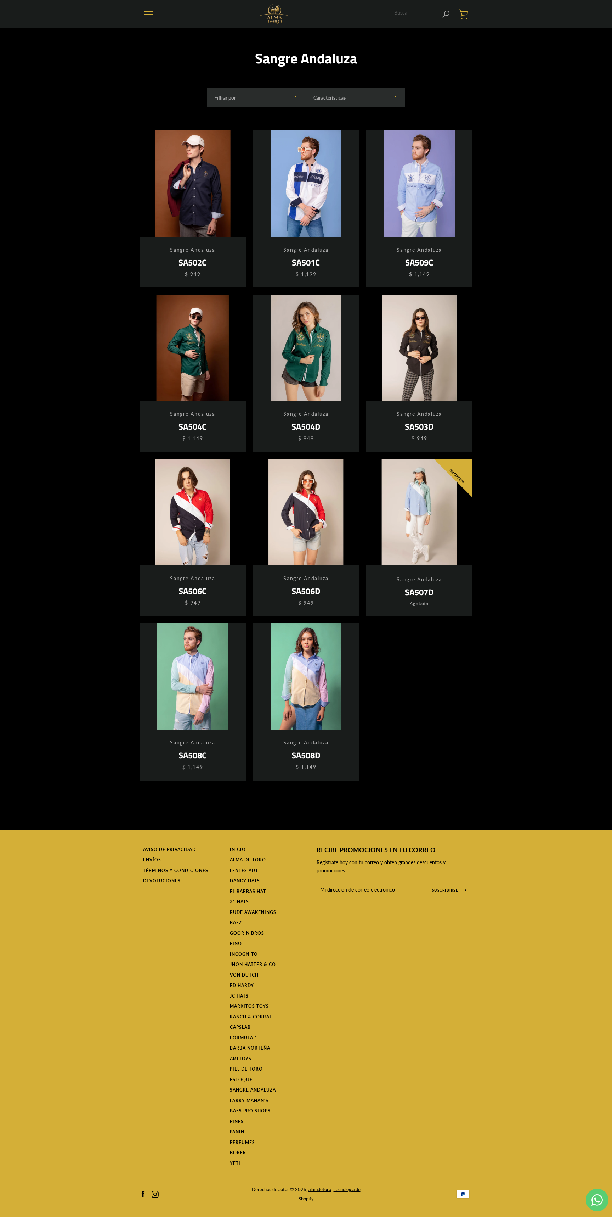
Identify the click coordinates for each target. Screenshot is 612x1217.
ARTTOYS (240, 1058)
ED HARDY (242, 985)
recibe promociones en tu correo (376, 850)
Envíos (152, 859)
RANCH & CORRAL (251, 1017)
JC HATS (239, 996)
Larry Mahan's (249, 1100)
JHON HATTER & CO (253, 964)
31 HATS (239, 901)
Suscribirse (445, 890)
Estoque (241, 1079)
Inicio (238, 849)
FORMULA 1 (243, 1037)
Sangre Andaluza (253, 1090)
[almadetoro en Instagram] (155, 1193)
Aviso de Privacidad (169, 849)
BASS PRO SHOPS (250, 1110)
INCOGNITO (244, 954)
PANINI (238, 1131)
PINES (237, 1121)
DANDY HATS (245, 880)
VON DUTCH (244, 975)
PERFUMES (242, 1142)
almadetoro (319, 1189)
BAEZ (236, 922)
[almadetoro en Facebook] (143, 1193)
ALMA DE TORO (248, 859)
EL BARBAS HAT (248, 891)
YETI (235, 1163)
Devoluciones (162, 880)
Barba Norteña (250, 1048)
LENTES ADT (244, 870)
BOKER (238, 1152)
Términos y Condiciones (175, 870)
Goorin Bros (247, 933)
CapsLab (240, 1027)
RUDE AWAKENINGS (253, 912)
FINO (236, 943)
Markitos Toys (249, 1006)
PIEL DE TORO (246, 1069)
